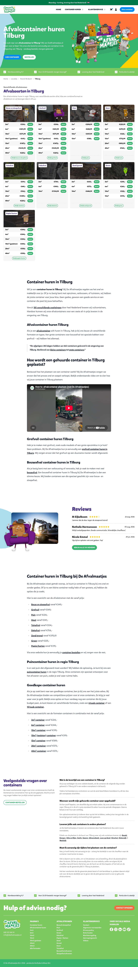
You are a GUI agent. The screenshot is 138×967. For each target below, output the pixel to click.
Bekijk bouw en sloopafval (19, 158)
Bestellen (29, 57)
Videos (85, 940)
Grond (59, 943)
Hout (33, 620)
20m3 (32, 943)
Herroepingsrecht (90, 938)
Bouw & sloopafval (64, 925)
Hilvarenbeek (94, 838)
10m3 (32, 935)
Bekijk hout (118, 158)
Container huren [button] (73, 9)
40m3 (32, 946)
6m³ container (38, 725)
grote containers (76, 349)
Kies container (127, 9)
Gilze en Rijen (71, 838)
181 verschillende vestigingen (47, 307)
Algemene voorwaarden (92, 927)
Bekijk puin (85, 158)
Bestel (30, 124)
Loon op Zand (105, 838)
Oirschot (114, 838)
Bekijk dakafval (52, 205)
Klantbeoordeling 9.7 (15, 72)
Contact (86, 925)
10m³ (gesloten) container (43, 735)
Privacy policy (88, 930)
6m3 (31, 933)
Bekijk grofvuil (52, 158)
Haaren (85, 838)
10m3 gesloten (35, 940)
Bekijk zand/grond (85, 205)
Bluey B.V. (47, 963)
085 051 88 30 (8, 932)
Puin (33, 614)
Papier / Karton (62, 938)
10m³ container (38, 730)
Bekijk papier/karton (19, 258)
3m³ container (38, 719)
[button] (97, 9)
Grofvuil (35, 609)
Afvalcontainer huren (38, 927)
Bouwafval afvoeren (64, 951)
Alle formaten (35, 948)
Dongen (63, 838)
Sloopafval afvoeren (64, 953)
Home (58, 9)
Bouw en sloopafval (40, 604)
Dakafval (35, 630)
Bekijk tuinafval (19, 205)
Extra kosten (88, 933)
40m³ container (38, 751)
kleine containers (58, 349)
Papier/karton (38, 646)
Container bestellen (15, 802)
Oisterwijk (122, 838)
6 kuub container (97, 703)
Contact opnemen (124, 908)
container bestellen (71, 652)
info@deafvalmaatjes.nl (12, 935)
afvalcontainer (43, 330)
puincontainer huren (36, 671)
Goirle (79, 838)
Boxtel (124, 835)
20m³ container (38, 745)
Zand (58, 940)
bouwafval (32, 472)
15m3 (32, 938)
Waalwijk (63, 840)
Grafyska (37, 963)
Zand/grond (37, 635)
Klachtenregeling (89, 935)
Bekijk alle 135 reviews (84, 547)
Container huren (36, 925)
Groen (34, 640)
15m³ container (38, 740)
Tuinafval (35, 625)
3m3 (31, 930)
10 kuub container (35, 707)
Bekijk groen (118, 205)
